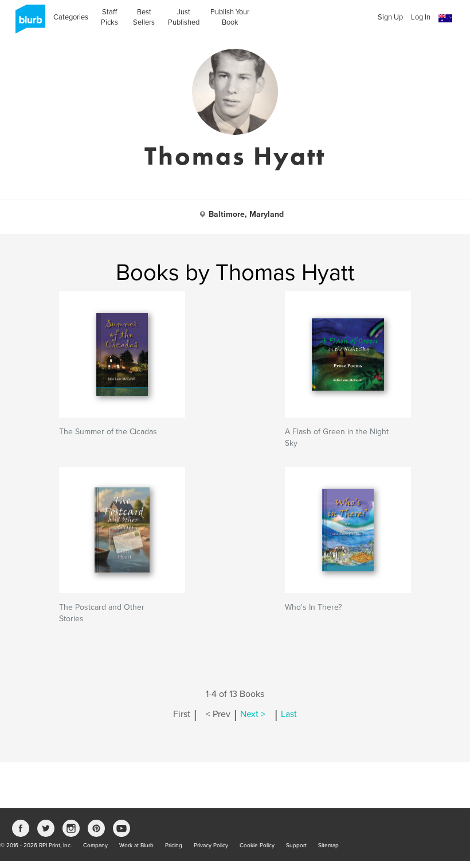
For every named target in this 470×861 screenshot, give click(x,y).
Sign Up (390, 17)
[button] (445, 18)
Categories (70, 17)
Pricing (173, 845)
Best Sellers (144, 17)
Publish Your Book (229, 17)
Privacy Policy (211, 845)
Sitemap (328, 845)
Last (289, 714)
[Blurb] (27, 23)
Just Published (183, 17)
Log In (420, 17)
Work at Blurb (136, 845)
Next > (252, 714)
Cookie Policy (257, 845)
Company (95, 845)
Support (296, 845)
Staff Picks (109, 17)
